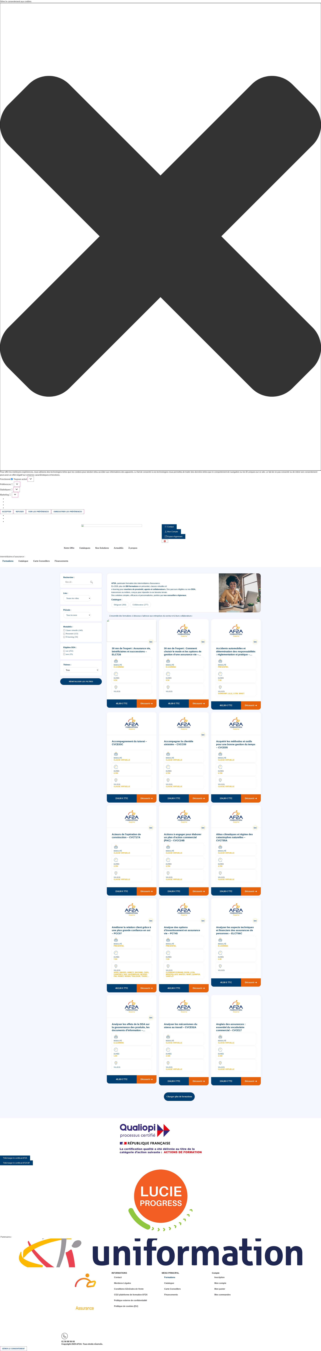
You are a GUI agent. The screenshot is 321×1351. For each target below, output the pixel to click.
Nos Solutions (102, 548)
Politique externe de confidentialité (130, 1300)
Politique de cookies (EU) (126, 1306)
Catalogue (23, 561)
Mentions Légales (122, 1283)
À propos (132, 548)
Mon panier (219, 1289)
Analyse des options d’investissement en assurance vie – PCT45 (182, 930)
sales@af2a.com (69, 1321)
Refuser (20, 512)
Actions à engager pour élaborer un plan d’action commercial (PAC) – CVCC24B (182, 837)
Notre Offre (69, 548)
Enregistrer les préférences (68, 512)
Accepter (6, 512)
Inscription (219, 1277)
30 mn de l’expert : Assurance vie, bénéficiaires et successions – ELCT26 (131, 651)
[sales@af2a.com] (64, 1316)
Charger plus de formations (179, 1096)
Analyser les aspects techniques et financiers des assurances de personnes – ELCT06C (235, 930)
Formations (8, 561)
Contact (118, 1277)
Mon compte (220, 1283)
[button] (160, 237)
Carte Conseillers (41, 561)
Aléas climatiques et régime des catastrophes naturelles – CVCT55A (234, 837)
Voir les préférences (38, 512)
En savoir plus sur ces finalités (19, 508)
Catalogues (84, 548)
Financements (61, 561)
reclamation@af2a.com (72, 1331)
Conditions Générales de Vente (129, 1289)
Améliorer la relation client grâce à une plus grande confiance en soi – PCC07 (131, 930)
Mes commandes (222, 1295)
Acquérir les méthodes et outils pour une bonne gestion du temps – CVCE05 (235, 744)
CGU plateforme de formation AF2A (131, 1295)
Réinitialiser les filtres (81, 682)
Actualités (118, 548)
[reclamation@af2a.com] (64, 1326)
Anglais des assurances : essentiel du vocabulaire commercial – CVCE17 (230, 1027)
